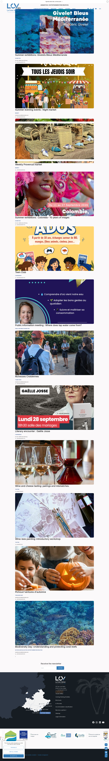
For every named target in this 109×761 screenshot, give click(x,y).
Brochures (58, 700)
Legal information (60, 716)
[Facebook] (88, 9)
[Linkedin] (93, 9)
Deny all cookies (13, 751)
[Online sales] (106, 752)
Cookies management (43, 755)
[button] (62, 1)
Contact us (59, 691)
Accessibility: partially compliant (28, 755)
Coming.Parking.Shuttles (63, 697)
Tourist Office (59, 693)
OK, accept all (13, 755)
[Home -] (13, 8)
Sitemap (58, 713)
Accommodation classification (64, 707)
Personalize (14, 747)
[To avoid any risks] (106, 748)
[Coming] (106, 744)
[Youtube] (96, 9)
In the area (59, 703)
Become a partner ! (61, 710)
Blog (74, 8)
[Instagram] (90, 9)
